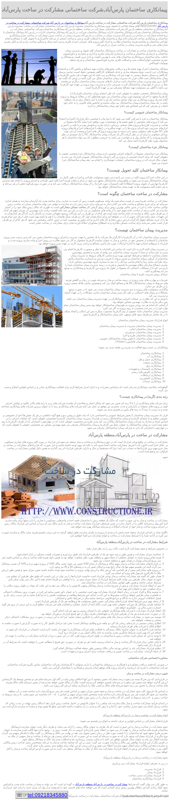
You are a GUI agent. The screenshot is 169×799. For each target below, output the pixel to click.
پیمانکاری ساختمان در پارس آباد (67, 22)
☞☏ (41, 795)
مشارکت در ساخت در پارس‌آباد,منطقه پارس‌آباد (101, 784)
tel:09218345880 (47, 795)
